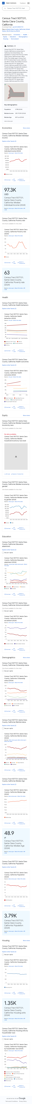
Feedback (23, 3)
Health (25, 34)
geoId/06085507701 (18, 27)
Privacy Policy (23, 1101)
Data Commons (11, 3)
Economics (17, 34)
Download (8, 180)
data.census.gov (19, 564)
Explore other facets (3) (9, 725)
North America (11, 31)
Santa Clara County (12, 29)
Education (13, 37)
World (18, 31)
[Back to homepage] (3, 3)
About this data (19, 153)
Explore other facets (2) (9, 141)
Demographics (23, 37)
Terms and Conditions (12, 1101)
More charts (26, 128)
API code (14, 180)
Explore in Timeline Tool (22, 180)
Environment (15, 39)
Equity (5, 37)
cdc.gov (10, 320)
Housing (5, 39)
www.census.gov (8, 121)
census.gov (11, 153)
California (22, 29)
